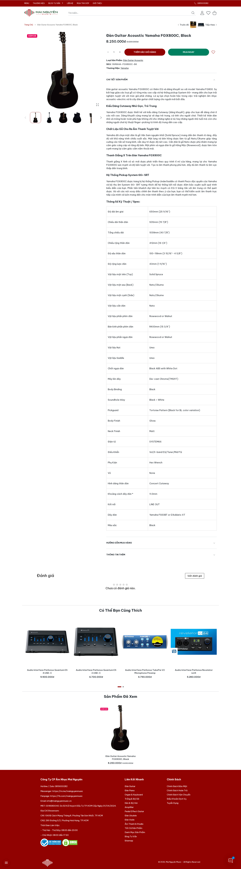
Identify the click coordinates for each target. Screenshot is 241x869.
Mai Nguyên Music (173, 862)
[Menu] (6, 862)
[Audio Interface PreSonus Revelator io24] (194, 642)
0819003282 (61, 786)
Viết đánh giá (194, 575)
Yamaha (124, 68)
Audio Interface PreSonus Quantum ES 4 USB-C (47, 671)
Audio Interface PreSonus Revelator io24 (194, 671)
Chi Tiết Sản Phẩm (116, 79)
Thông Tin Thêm (115, 554)
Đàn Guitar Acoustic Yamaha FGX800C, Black (120, 757)
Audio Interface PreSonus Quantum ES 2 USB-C (96, 671)
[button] (101, 118)
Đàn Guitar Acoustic (133, 60)
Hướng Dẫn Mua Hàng (119, 542)
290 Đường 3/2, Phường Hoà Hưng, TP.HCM (67, 820)
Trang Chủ (28, 25)
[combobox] (132, 13)
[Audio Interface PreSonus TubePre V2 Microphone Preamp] (145, 642)
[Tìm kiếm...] (193, 13)
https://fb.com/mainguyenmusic (66, 796)
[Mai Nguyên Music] (41, 12)
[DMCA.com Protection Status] (70, 842)
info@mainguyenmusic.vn (59, 801)
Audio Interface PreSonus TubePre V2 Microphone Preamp (145, 671)
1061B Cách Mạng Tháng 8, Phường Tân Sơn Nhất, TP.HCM (74, 815)
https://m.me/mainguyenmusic (67, 791)
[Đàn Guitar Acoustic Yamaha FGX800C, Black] (120, 728)
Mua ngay (188, 52)
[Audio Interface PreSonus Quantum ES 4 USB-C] (47, 642)
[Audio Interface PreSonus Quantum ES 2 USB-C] (96, 642)
